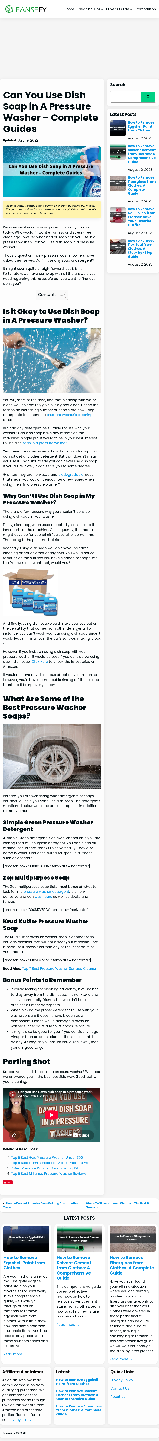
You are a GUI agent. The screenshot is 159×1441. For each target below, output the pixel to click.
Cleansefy (20, 1433)
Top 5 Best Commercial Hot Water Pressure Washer (54, 1163)
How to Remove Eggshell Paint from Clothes (141, 126)
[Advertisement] (79, 49)
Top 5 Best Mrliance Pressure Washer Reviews (48, 1173)
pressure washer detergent (46, 891)
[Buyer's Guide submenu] (131, 9)
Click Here (39, 661)
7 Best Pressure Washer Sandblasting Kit (44, 1168)
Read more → (14, 1354)
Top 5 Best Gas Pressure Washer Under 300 (47, 1157)
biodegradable (70, 474)
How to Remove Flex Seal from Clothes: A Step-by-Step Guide (141, 249)
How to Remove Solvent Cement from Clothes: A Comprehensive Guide (142, 154)
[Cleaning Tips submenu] (102, 9)
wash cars (43, 896)
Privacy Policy (20, 1420)
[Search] (148, 97)
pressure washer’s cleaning (69, 415)
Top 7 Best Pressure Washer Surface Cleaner (59, 968)
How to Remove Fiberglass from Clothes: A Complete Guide (142, 185)
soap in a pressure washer (44, 443)
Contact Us (119, 1388)
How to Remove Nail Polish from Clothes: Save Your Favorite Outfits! (142, 217)
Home (69, 9)
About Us (117, 1396)
